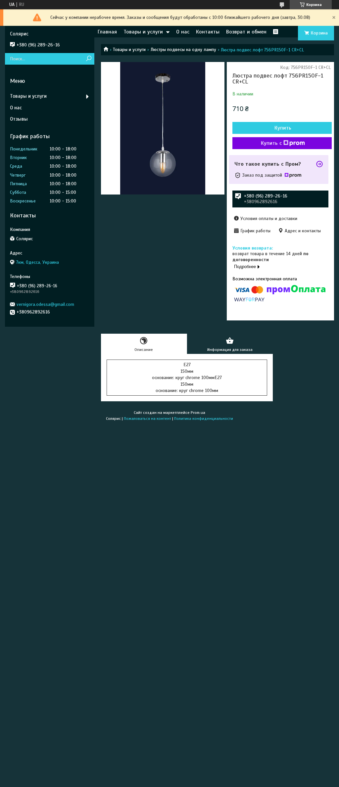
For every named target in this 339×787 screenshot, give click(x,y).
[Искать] (88, 59)
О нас (182, 31)
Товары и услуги (143, 31)
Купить (282, 128)
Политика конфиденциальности (203, 418)
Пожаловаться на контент (147, 418)
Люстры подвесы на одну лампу (183, 49)
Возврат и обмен (246, 31)
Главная (107, 31)
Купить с (271, 143)
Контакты (207, 31)
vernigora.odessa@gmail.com (45, 304)
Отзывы (19, 119)
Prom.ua (198, 412)
